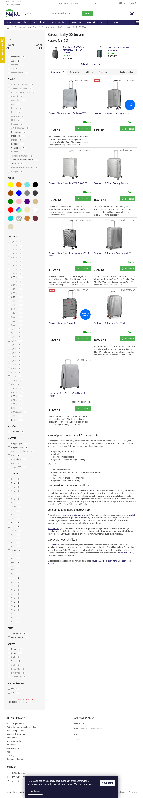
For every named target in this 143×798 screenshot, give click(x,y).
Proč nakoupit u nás (15, 730)
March (16, 140)
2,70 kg (16, 253)
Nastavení (35, 791)
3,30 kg (16, 277)
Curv (15, 463)
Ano (15, 692)
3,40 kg (16, 245)
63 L (15, 622)
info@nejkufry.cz (18, 773)
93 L (15, 610)
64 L (15, 562)
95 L (15, 618)
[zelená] (10, 201)
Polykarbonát (19, 447)
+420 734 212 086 (18, 777)
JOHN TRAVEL (19, 128)
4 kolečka (17, 432)
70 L (15, 518)
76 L (15, 578)
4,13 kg (16, 313)
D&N (15, 104)
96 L (15, 534)
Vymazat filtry (23, 699)
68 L (15, 487)
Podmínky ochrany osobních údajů (21, 727)
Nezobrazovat (19, 73)
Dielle (15, 112)
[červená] (10, 210)
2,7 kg (15, 333)
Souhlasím (107, 782)
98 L (15, 566)
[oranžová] (19, 184)
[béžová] (35, 201)
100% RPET (18, 467)
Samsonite (17, 148)
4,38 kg (16, 416)
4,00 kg (16, 321)
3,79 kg (16, 420)
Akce (15, 61)
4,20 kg (16, 257)
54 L (15, 614)
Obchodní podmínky (68, 3)
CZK (121, 3)
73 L (15, 586)
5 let (15, 657)
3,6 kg (15, 376)
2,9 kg (15, 329)
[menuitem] (17, 22)
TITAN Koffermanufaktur (24, 160)
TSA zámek (18, 633)
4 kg (15, 384)
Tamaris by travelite (21, 156)
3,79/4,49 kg (18, 412)
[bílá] (35, 210)
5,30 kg (16, 396)
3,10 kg (16, 285)
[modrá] (19, 193)
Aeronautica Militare (22, 84)
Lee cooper (18, 132)
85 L (15, 499)
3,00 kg (16, 325)
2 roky (15, 649)
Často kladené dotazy (15, 734)
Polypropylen (18, 443)
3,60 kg (16, 261)
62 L (15, 542)
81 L (15, 483)
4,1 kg (15, 368)
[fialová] (27, 201)
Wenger (16, 172)
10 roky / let (18, 677)
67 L (15, 522)
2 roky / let (17, 673)
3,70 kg (16, 265)
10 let (15, 661)
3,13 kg (16, 388)
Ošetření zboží (12, 748)
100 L (15, 507)
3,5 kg (15, 345)
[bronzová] (27, 218)
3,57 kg (16, 400)
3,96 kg (16, 317)
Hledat (87, 13)
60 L (15, 602)
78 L (15, 574)
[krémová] (10, 227)
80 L (15, 479)
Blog (8, 752)
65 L (15, 515)
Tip (14, 69)
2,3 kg (15, 352)
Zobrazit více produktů (90, 64)
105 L (15, 550)
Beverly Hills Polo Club (22, 92)
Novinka (16, 65)
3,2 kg (15, 356)
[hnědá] (10, 193)
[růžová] (19, 201)
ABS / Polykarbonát (21, 451)
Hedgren (16, 120)
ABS (15, 455)
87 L (15, 510)
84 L (15, 558)
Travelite (16, 164)
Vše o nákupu (12, 738)
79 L (15, 554)
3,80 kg (16, 281)
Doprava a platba (13, 741)
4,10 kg (16, 289)
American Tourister (21, 88)
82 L (15, 546)
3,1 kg (15, 360)
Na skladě (17, 57)
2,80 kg (16, 269)
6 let (15, 665)
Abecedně (103, 72)
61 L (15, 491)
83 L (15, 582)
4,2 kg (15, 341)
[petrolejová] (10, 218)
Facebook (15, 781)
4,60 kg (16, 301)
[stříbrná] (19, 218)
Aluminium (17, 459)
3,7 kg (15, 337)
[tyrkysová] (27, 184)
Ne (14, 688)
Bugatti (16, 96)
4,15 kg (16, 392)
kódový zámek (19, 637)
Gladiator (17, 116)
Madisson (17, 136)
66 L (15, 594)
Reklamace (11, 745)
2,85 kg (16, 404)
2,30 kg (16, 241)
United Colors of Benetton (24, 167)
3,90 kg (16, 249)
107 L (15, 530)
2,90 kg (16, 297)
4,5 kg (15, 372)
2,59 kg (16, 380)
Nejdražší (89, 72)
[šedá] (27, 193)
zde (91, 784)
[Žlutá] (10, 184)
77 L (15, 570)
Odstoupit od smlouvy (15, 759)
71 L (15, 538)
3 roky (15, 653)
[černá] (35, 184)
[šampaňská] (27, 210)
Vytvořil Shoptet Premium (126, 792)
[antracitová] (35, 193)
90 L (15, 598)
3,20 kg (16, 273)
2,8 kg (15, 364)
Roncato (16, 144)
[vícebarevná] (19, 210)
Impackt (16, 124)
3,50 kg (16, 293)
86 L (15, 590)
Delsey (16, 108)
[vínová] (35, 218)
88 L (15, 503)
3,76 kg (16, 309)
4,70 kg (16, 305)
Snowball (17, 152)
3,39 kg (16, 408)
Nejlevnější (74, 72)
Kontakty (10, 755)
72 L (15, 526)
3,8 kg (15, 349)
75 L (15, 495)
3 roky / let (17, 669)
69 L (15, 606)
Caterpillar (17, 100)
